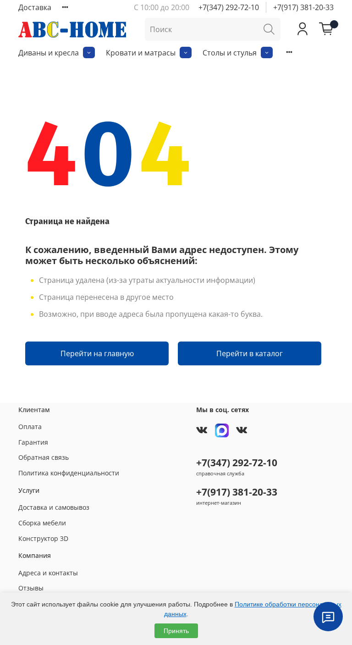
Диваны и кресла (48, 53)
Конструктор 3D (43, 538)
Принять (176, 630)
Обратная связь (43, 457)
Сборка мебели (42, 522)
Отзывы (31, 588)
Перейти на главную (97, 353)
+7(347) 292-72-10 (228, 7)
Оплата (30, 426)
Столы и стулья (230, 53)
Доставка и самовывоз (53, 507)
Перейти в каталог (249, 353)
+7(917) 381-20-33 (303, 7)
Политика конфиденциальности (68, 473)
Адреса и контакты (48, 572)
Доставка (34, 7)
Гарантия (33, 442)
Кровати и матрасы (141, 53)
